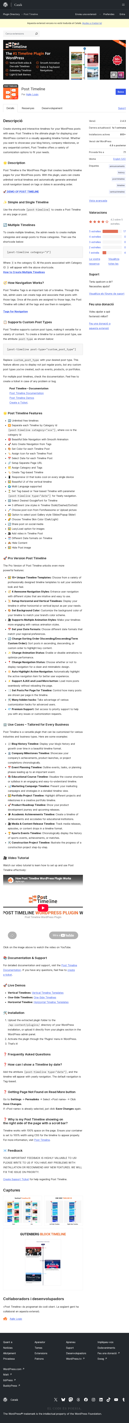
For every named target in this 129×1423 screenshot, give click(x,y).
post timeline (118, 179)
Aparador (40, 1342)
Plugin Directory (11, 14)
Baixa (121, 91)
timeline (121, 185)
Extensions (41, 1353)
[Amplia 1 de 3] (37, 1200)
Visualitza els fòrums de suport (106, 293)
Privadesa (9, 1358)
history (121, 172)
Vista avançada (98, 200)
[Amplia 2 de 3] (78, 1200)
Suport (122, 108)
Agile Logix (32, 94)
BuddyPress (11, 1385)
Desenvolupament (52, 108)
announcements (117, 166)
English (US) (119, 159)
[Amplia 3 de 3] (78, 1232)
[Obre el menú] (124, 4)
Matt (7, 1374)
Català (14, 1399)
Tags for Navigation (15, 311)
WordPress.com (14, 1369)
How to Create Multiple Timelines (24, 272)
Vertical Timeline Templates (48, 992)
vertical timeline (117, 192)
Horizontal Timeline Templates (51, 1002)
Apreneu (70, 1342)
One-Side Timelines (45, 997)
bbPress (9, 1380)
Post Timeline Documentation (26, 393)
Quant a (7, 1342)
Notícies (8, 1347)
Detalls (10, 108)
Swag (102, 1358)
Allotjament (9, 1353)
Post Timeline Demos (21, 397)
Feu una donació (109, 1353)
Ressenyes (28, 108)
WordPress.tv (75, 1358)
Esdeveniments (106, 1347)
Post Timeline (42, 1139)
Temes (38, 1347)
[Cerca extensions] (36, 34)
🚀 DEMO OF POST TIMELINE (21, 191)
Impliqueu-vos (105, 1342)
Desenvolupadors (76, 1353)
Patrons (39, 1358)
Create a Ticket (18, 402)
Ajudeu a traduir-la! (92, 23)
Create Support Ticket (16, 1179)
